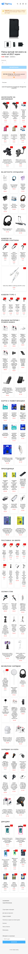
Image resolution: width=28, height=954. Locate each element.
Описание (4, 82)
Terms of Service (6, 926)
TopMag (14, 949)
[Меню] (25, 3)
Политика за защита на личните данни (11, 919)
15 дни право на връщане (8, 909)
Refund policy (5, 930)
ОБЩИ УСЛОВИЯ (7, 916)
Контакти (5, 923)
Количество (3, 60)
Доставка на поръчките (8, 913)
